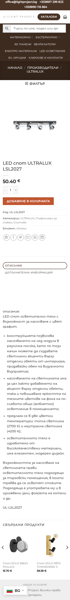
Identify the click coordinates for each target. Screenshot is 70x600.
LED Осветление (52, 51)
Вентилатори (45, 44)
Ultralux (21, 228)
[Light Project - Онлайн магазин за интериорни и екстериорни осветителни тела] (19, 17)
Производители (42, 68)
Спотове (20, 222)
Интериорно (20, 37)
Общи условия (35, 584)
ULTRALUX (35, 71)
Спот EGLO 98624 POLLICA (15, 565)
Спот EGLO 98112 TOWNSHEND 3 (48, 565)
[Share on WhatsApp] (6, 237)
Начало (15, 68)
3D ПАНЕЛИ (22, 44)
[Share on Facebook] (13, 237)
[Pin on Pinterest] (35, 237)
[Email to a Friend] (28, 237)
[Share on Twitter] (20, 237)
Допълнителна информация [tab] (29, 272)
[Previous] (3, 555)
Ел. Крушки (17, 57)
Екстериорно (46, 37)
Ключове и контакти (46, 57)
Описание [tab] (13, 265)
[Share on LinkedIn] (42, 237)
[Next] (67, 555)
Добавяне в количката (28, 201)
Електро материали (21, 51)
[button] (65, 17)
